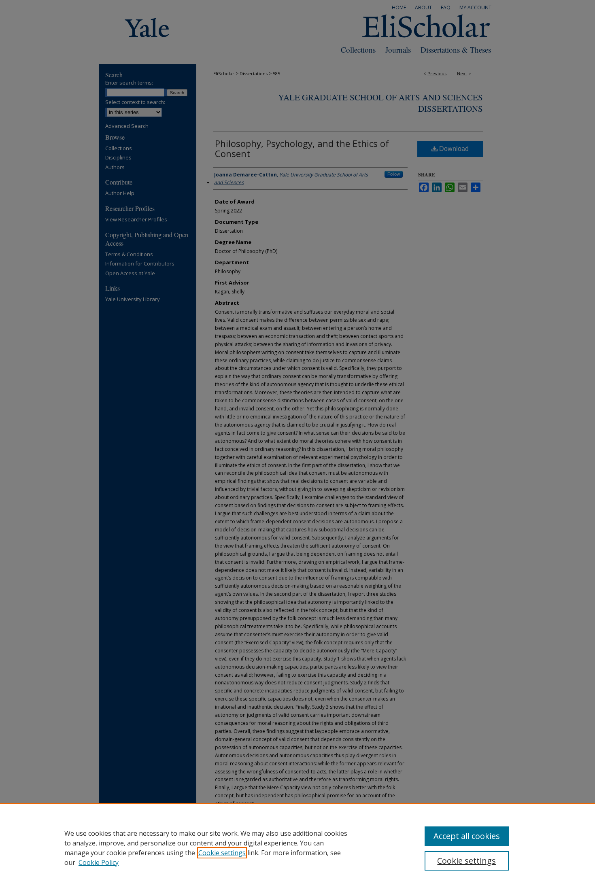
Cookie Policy (99, 862)
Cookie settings (222, 852)
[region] (297, 847)
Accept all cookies (467, 835)
